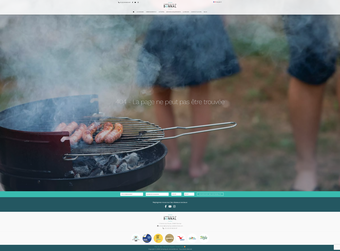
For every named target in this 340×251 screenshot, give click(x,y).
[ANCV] (181, 238)
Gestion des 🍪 (181, 247)
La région (186, 11)
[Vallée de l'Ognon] (204, 238)
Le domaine (140, 11)
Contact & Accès (196, 11)
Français (218, 2)
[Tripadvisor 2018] (136, 238)
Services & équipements (173, 11)
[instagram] (138, 2)
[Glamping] (169, 238)
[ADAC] (158, 238)
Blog (205, 11)
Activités (161, 11)
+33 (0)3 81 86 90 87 (125, 2)
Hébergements (150, 11)
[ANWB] (147, 238)
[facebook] (133, 2)
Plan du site (158, 247)
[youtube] (136, 2)
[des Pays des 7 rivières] (192, 238)
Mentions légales (169, 247)
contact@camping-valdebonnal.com (170, 226)
